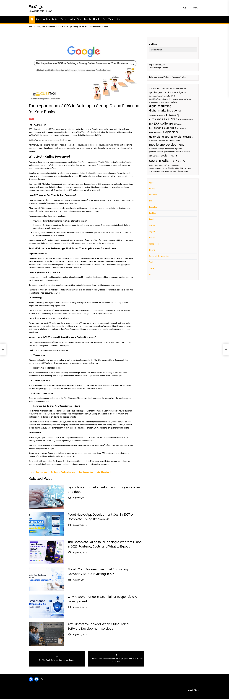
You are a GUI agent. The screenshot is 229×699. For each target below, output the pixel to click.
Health (72, 19)
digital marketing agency (165, 110)
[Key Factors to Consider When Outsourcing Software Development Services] (46, 634)
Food (151, 219)
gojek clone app (159, 136)
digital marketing (160, 105)
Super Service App (157, 65)
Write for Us (114, 19)
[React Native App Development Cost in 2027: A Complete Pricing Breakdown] (46, 524)
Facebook (176, 77)
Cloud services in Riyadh (156, 102)
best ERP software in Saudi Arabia (160, 99)
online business (49, 132)
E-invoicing (173, 114)
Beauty (87, 19)
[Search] (185, 7)
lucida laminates (163, 140)
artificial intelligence (175, 92)
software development (171, 165)
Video (151, 274)
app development (179, 89)
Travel (63, 19)
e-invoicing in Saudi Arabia (163, 119)
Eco (104, 19)
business (175, 99)
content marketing (171, 102)
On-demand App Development (63, 472)
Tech (79, 19)
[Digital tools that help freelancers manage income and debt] (46, 497)
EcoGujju (36, 6)
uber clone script (166, 171)
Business (153, 194)
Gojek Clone (154, 231)
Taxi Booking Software (158, 68)
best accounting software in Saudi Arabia (162, 96)
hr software (153, 140)
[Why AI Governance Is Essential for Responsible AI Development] (46, 606)
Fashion (152, 213)
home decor (154, 244)
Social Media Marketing (47, 19)
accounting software (160, 88)
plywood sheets (156, 152)
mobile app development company (161, 149)
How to (96, 19)
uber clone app (103, 472)
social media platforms (156, 165)
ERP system (178, 124)
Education (153, 207)
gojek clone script (181, 136)
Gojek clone (171, 132)
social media (169, 155)
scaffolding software (183, 152)
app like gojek (156, 92)
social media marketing (167, 161)
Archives (153, 44)
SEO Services (154, 156)
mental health (174, 140)
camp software (185, 99)
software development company (158, 168)
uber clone (188, 168)
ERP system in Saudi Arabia (162, 127)
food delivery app (155, 132)
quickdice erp (169, 152)
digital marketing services (157, 115)
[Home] (32, 19)
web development (181, 171)
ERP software (163, 123)
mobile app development (166, 144)
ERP (151, 124)
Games (152, 225)
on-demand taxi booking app (74, 411)
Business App (41, 472)
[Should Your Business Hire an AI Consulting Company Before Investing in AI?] (46, 579)
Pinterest (167, 77)
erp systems (181, 128)
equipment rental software (186, 119)
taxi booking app (86, 472)
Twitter (183, 77)
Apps (151, 182)
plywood (178, 148)
